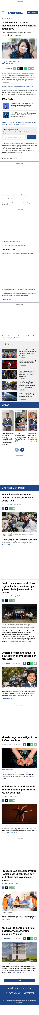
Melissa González (8, 796)
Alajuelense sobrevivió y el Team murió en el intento (27, 362)
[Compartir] (32, 68)
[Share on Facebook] (18, 68)
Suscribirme (31, 137)
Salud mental (21, 918)
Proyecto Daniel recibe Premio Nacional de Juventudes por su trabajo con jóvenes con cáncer (19, 875)
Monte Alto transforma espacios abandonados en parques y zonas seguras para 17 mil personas (27, 384)
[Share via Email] (29, 68)
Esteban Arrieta (7, 663)
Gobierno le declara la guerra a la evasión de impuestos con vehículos (19, 655)
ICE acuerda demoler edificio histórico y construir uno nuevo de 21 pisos (18, 930)
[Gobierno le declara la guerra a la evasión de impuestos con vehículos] (19, 677)
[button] (32, 12)
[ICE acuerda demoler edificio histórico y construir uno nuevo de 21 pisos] (19, 952)
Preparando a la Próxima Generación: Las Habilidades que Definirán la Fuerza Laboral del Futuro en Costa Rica (22, 106)
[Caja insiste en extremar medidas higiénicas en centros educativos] (19, 48)
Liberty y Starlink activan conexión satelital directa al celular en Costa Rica (27, 395)
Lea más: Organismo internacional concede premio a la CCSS (19, 86)
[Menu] (3, 13)
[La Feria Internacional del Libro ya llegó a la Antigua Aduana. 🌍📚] (21, 420)
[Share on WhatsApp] (25, 68)
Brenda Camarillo (8, 504)
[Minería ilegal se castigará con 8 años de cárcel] (19, 758)
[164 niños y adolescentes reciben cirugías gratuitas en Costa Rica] (19, 522)
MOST (30, 539)
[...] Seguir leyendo (25, 641)
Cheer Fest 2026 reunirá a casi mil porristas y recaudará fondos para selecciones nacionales (28, 352)
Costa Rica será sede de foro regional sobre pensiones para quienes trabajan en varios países (19, 588)
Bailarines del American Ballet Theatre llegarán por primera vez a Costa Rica (19, 789)
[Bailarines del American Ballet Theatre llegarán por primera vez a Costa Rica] (19, 814)
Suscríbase (29, 993)
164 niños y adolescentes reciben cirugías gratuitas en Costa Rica (18, 497)
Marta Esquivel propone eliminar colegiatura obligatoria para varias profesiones (26, 373)
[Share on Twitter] (21, 68)
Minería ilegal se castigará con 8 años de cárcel (19, 739)
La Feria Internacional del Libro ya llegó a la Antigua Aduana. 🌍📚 (20, 437)
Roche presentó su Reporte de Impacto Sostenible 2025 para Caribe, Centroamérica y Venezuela (8, 439)
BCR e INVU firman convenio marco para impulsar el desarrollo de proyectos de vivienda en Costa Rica (23, 114)
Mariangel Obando (14, 61)
